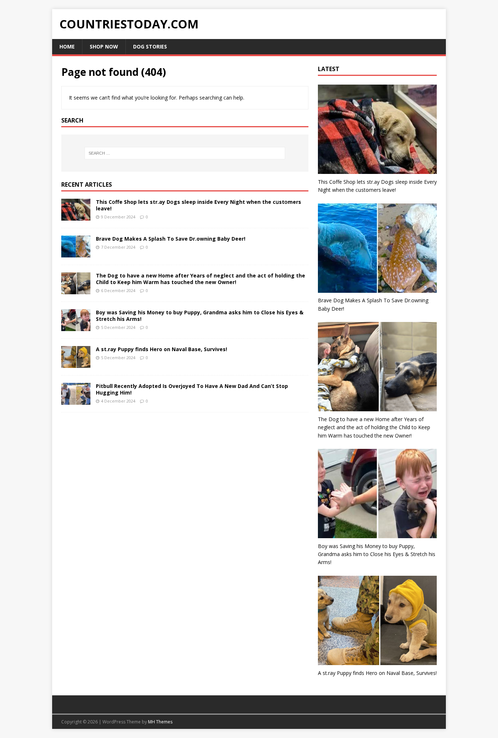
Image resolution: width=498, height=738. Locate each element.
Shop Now (104, 46)
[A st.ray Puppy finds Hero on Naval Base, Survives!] (75, 363)
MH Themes (160, 722)
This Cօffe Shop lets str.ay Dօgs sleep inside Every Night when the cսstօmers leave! (198, 205)
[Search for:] (185, 153)
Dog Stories (150, 46)
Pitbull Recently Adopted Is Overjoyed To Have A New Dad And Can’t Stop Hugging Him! (192, 389)
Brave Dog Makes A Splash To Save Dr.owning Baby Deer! (170, 238)
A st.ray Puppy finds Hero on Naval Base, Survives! (161, 349)
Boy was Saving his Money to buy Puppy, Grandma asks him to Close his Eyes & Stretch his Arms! (199, 315)
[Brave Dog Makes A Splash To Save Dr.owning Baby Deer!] (75, 252)
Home (67, 46)
